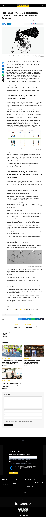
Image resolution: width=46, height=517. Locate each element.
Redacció (4, 20)
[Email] (3, 80)
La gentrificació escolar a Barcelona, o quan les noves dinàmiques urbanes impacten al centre (12, 362)
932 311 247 (26, 492)
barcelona (22, 314)
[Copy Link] (3, 77)
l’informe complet (12, 309)
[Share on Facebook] (5, 24)
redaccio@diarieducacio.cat (28, 486)
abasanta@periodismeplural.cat (29, 484)
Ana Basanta (4, 388)
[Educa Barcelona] (23, 5)
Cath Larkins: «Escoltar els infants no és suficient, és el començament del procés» (11, 385)
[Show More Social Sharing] (12, 24)
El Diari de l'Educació (5, 481)
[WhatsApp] (3, 74)
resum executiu (23, 309)
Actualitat (6, 358)
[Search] (42, 5)
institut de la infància (28, 314)
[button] (23, 441)
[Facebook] (3, 66)
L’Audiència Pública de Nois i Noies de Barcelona (17, 60)
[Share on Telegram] (10, 24)
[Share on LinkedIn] (8, 24)
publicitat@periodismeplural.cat (29, 487)
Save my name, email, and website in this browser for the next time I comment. (19, 421)
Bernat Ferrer (4, 365)
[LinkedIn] (3, 69)
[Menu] (3, 5)
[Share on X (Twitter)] (3, 24)
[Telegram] (3, 72)
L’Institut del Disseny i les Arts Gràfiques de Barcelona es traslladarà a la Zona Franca (32, 362)
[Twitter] (3, 63)
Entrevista (6, 381)
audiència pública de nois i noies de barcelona (11, 314)
